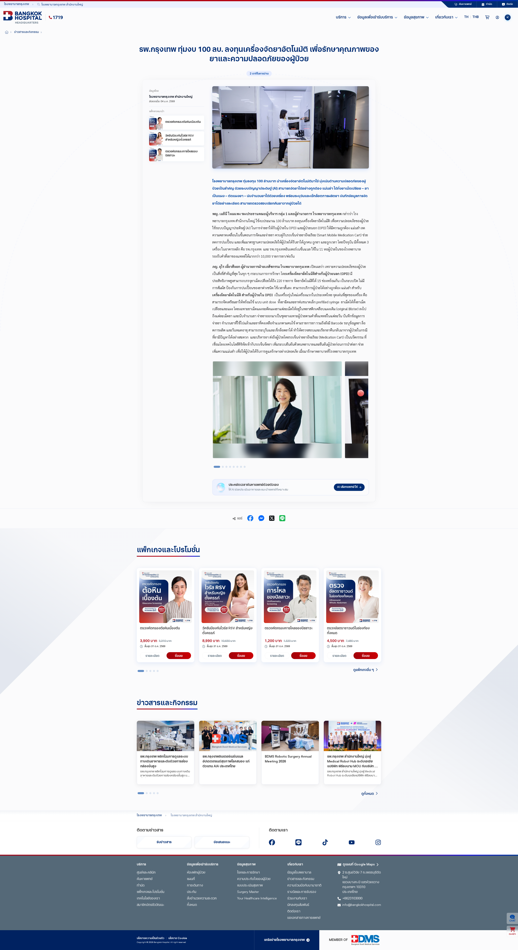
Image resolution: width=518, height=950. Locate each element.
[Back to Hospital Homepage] (6, 32)
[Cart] (487, 17)
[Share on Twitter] (271, 518)
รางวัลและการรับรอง (301, 892)
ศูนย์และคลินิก (146, 872)
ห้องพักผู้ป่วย (196, 872)
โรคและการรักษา (248, 872)
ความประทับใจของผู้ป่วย (254, 879)
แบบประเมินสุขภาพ (250, 885)
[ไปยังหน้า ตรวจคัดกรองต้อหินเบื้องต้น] (165, 596)
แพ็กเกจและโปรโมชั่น (150, 892)
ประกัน (191, 892)
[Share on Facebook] (250, 518)
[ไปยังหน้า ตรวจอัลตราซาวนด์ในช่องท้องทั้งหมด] (352, 596)
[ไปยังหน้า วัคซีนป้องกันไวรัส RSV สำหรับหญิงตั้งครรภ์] (228, 596)
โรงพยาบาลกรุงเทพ (149, 815)
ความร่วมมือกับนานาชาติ (304, 885)
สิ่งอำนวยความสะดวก (202, 898)
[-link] (272, 842)
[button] (471, 17)
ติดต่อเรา (293, 911)
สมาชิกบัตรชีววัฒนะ (150, 905)
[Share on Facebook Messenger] (261, 518)
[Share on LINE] (282, 518)
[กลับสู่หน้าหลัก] (23, 17)
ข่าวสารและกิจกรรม (300, 879)
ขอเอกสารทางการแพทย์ (304, 918)
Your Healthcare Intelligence (257, 898)
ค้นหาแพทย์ (145, 879)
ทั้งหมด (192, 905)
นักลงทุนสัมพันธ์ (298, 905)
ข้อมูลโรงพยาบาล (299, 872)
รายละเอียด (152, 655)
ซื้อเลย (179, 655)
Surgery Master (248, 892)
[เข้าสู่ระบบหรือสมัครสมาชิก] (497, 17)
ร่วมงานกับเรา (297, 898)
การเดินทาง (195, 885)
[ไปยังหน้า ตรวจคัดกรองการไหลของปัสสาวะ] (290, 596)
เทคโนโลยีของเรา (148, 898)
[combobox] (229, 4)
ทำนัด (140, 885)
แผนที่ (191, 879)
